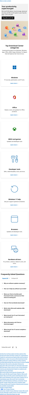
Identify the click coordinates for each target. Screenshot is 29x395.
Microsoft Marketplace (6, 380)
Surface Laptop (11, 354)
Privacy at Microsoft (5, 384)
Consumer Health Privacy (6, 391)
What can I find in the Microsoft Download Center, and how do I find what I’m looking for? (14, 295)
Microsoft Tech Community (17, 379)
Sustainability (10, 386)
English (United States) (6, 387)
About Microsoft (12, 382)
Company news (21, 382)
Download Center (22, 359)
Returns (15, 360)
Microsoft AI (3, 372)
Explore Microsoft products (20, 357)
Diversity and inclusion (22, 384)
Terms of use (16, 392)
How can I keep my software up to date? (15, 288)
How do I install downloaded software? (15, 336)
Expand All (5, 278)
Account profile (14, 359)
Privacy (2, 392)
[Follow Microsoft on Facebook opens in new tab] (13, 347)
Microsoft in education (12, 364)
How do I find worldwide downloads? (14, 303)
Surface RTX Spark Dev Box (7, 355)
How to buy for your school (15, 367)
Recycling (9, 394)
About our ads (16, 394)
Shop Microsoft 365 (8, 18)
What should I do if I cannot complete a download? (15, 330)
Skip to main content (5, 1)
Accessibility (3, 386)
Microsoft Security (12, 372)
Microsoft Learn (15, 377)
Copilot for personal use (6, 357)
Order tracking (22, 360)
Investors (13, 384)
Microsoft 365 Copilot (9, 375)
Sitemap (16, 391)
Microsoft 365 (3, 374)
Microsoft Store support (6, 360)
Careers (6, 382)
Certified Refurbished (5, 362)
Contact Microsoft (23, 391)
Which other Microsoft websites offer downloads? (14, 309)
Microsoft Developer (5, 377)
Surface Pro (3, 354)
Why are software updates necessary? (14, 283)
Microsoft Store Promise (18, 362)
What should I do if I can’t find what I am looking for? (14, 316)
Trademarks (23, 392)
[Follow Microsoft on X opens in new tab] (16, 347)
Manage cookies (8, 392)
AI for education (8, 370)
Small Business (19, 375)
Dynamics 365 (20, 372)
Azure (25, 375)
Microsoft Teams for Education (14, 365)
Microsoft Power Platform (15, 374)
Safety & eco (3, 394)
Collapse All (14, 278)
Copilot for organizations (21, 355)
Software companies (17, 380)
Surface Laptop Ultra (20, 354)
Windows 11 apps (4, 359)
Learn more (13, 83)
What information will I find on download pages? (12, 323)
